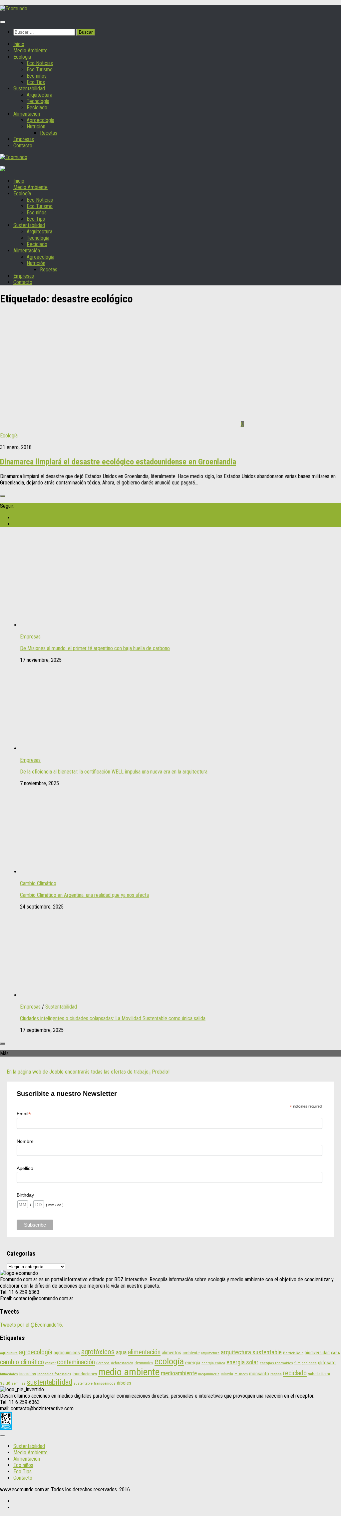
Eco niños (37, 76)
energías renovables (276, 1363)
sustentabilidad (49, 1382)
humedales (9, 1374)
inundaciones (85, 1373)
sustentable (83, 1383)
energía (192, 1363)
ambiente (190, 1352)
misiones (241, 1374)
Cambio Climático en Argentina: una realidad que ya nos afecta (84, 895)
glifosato (327, 1363)
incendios (27, 1373)
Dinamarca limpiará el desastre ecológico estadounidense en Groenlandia (118, 461)
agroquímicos (67, 1353)
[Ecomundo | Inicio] (13, 8)
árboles (124, 1383)
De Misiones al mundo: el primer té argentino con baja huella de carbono (95, 648)
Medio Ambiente (30, 50)
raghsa (276, 1374)
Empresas (23, 139)
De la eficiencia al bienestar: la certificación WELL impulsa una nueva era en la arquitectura (113, 772)
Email (24, 1114)
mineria (227, 1373)
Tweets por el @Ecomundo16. (31, 1325)
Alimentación (26, 114)
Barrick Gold (293, 1353)
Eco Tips (36, 82)
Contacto (22, 145)
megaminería (208, 1374)
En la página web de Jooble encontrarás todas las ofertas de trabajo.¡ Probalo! (88, 1072)
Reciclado (37, 107)
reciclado (295, 1373)
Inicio (18, 44)
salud (5, 1383)
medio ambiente (129, 1372)
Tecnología (38, 101)
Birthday (25, 1195)
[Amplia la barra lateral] (2, 496)
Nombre (25, 1141)
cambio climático (22, 1362)
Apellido (25, 1168)
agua (121, 1352)
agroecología (35, 1352)
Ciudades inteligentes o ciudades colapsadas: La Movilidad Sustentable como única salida (112, 1018)
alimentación (144, 1352)
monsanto (259, 1374)
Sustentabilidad (29, 88)
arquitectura (210, 1353)
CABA (335, 1353)
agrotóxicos (98, 1352)
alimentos (171, 1353)
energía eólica (213, 1363)
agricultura (9, 1353)
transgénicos (105, 1383)
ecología (169, 1361)
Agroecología (40, 120)
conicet (50, 1363)
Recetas (48, 133)
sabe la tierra (319, 1373)
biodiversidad (317, 1352)
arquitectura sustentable (251, 1352)
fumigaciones (305, 1363)
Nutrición (36, 126)
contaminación (76, 1362)
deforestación (122, 1363)
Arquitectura (39, 95)
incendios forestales (54, 1374)
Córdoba (103, 1363)
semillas (19, 1383)
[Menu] (2, 22)
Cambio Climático (38, 883)
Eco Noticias (40, 63)
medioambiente (179, 1373)
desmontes (144, 1362)
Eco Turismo (40, 69)
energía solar (242, 1362)
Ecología (22, 57)
